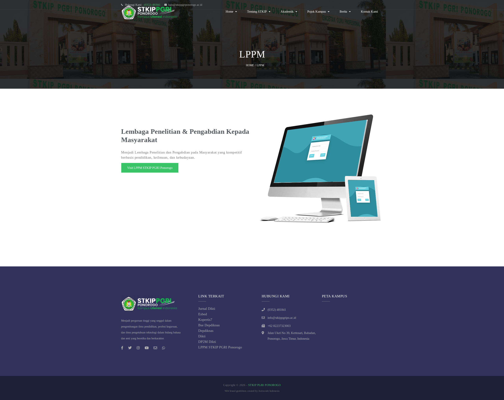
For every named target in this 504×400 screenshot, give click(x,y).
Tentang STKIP (257, 11)
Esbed (202, 314)
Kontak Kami (369, 11)
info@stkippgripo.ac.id (282, 317)
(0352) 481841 (277, 309)
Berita (343, 11)
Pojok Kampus (316, 11)
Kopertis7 (205, 320)
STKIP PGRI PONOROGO (264, 385)
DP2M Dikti (207, 342)
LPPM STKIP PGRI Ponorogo (220, 347)
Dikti (202, 336)
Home (229, 11)
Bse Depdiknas (209, 325)
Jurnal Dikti (206, 309)
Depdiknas (205, 331)
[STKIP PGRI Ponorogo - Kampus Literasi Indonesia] (150, 11)
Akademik (287, 11)
